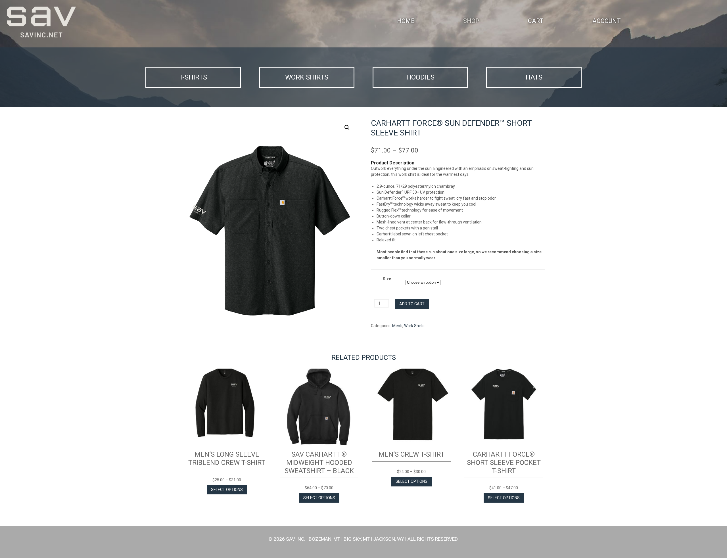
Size (387, 279)
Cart (536, 20)
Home (405, 20)
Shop (471, 20)
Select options (227, 489)
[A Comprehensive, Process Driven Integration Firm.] (41, 22)
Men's (397, 325)
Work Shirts (414, 325)
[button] (347, 127)
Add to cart (412, 304)
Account (606, 20)
